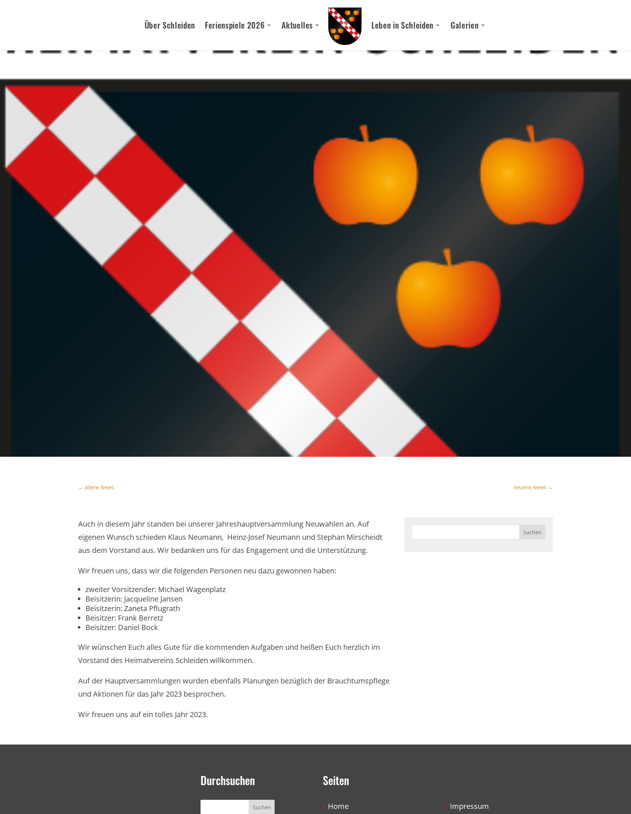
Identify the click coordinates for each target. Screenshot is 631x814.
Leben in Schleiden (402, 26)
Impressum (469, 806)
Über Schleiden (170, 26)
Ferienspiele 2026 (234, 26)
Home (338, 806)
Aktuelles (297, 26)
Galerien (464, 26)
